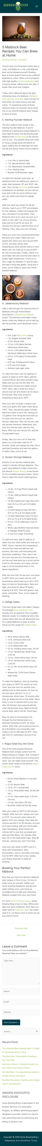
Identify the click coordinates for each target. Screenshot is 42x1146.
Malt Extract (22, 335)
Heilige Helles (30, 625)
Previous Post (21, 928)
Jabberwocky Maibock (24, 314)
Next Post (21, 935)
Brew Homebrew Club (23, 610)
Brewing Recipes (9, 60)
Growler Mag (20, 137)
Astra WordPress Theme (26, 1140)
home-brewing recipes (21, 901)
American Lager (22, 910)
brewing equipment (26, 81)
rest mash (23, 187)
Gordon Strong (19, 471)
